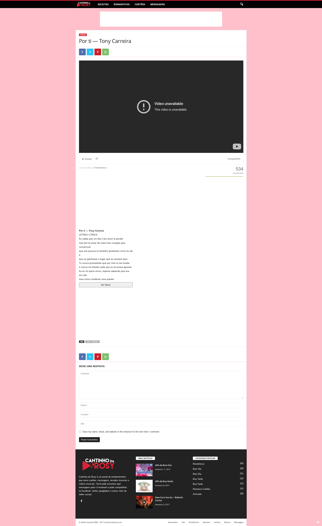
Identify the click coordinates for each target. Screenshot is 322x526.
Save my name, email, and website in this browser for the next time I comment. (121, 431)
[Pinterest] (97, 52)
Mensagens (157, 4)
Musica (227, 522)
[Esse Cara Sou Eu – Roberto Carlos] (144, 502)
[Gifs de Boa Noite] (144, 486)
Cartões (140, 4)
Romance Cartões (201, 489)
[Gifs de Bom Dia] (144, 470)
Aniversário (173, 522)
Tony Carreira (92, 342)
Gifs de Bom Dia (163, 465)
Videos (83, 35)
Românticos (101, 168)
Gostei (88, 159)
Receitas (103, 4)
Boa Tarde (198, 479)
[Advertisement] (161, 19)
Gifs (183, 522)
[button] (241, 4)
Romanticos (122, 4)
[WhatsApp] (105, 52)
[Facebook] (82, 52)
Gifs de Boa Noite (164, 481)
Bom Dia (197, 469)
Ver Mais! (106, 284)
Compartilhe (234, 159)
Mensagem (239, 522)
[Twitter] (90, 52)
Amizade (197, 494)
